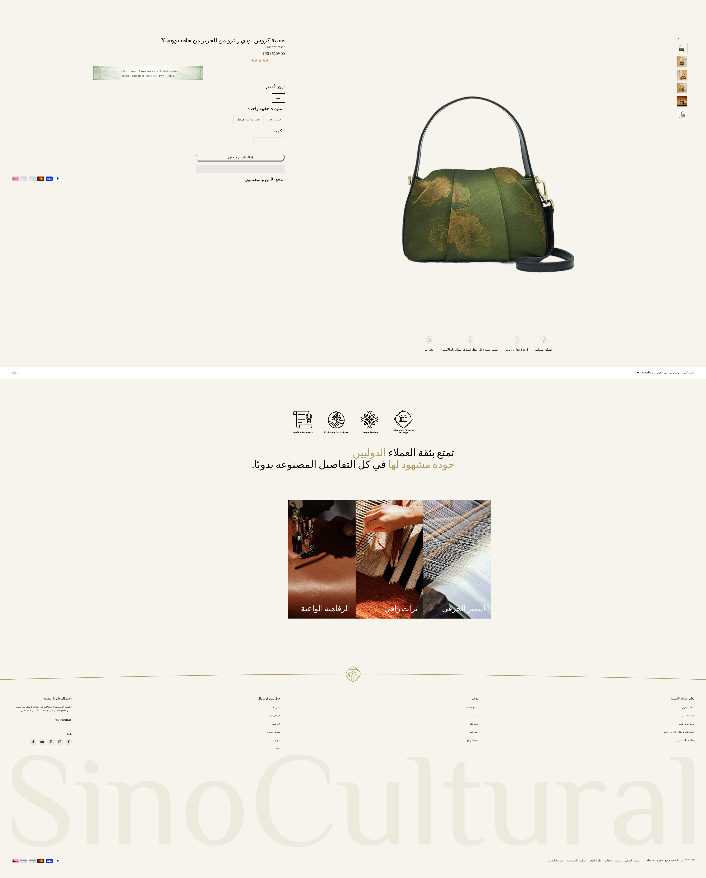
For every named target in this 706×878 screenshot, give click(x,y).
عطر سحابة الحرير (685, 740)
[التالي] (678, 128)
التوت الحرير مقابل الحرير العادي (679, 731)
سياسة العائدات (613, 860)
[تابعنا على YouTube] (42, 742)
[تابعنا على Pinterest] (51, 742)
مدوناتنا (277, 740)
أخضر (278, 98)
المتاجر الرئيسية (272, 715)
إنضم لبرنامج (472, 740)
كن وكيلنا (474, 723)
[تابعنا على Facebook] (69, 742)
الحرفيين (276, 723)
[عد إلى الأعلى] (696, 842)
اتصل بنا (276, 707)
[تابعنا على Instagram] (60, 742)
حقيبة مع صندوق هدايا (248, 119)
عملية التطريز (688, 715)
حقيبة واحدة (274, 119)
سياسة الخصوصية (576, 860)
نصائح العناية (472, 707)
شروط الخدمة (555, 860)
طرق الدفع (595, 860)
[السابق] (678, 39)
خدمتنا (277, 748)
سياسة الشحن (633, 860)
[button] (260, 60)
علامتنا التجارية (273, 731)
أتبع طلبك (473, 731)
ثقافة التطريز (688, 707)
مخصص (474, 715)
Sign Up (67, 720)
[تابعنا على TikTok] (33, 742)
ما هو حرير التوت (686, 723)
